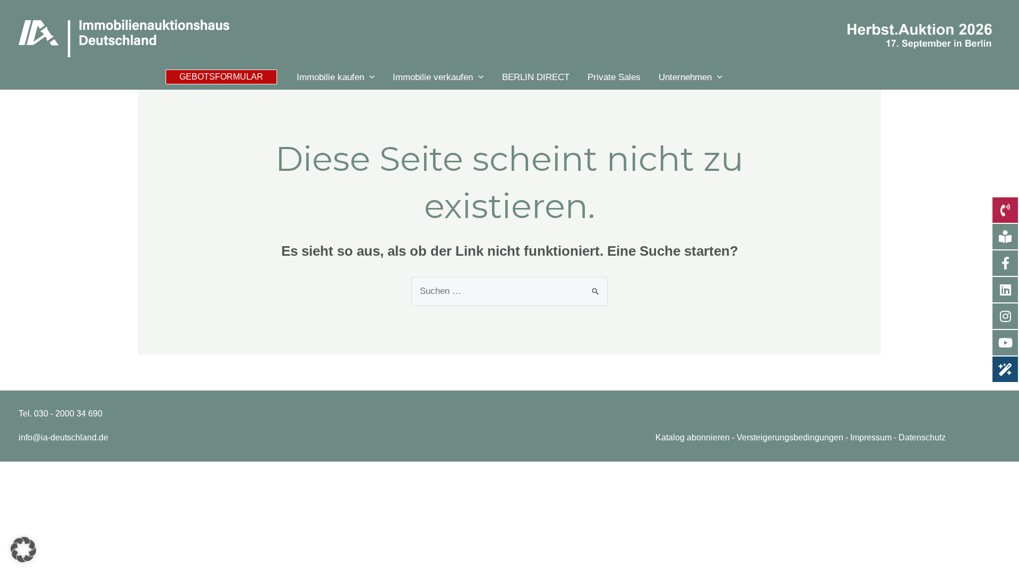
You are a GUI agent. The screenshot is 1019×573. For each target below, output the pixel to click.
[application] (369, 77)
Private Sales (614, 77)
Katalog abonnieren (692, 437)
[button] (221, 77)
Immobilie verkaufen (433, 77)
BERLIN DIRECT (535, 77)
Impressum (871, 437)
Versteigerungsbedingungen (790, 437)
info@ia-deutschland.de (63, 437)
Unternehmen (685, 77)
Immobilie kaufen (330, 77)
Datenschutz (922, 437)
